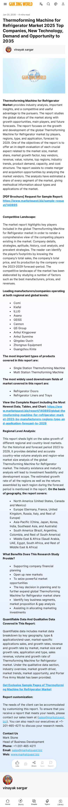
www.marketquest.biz (25, 754)
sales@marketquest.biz (27, 750)
